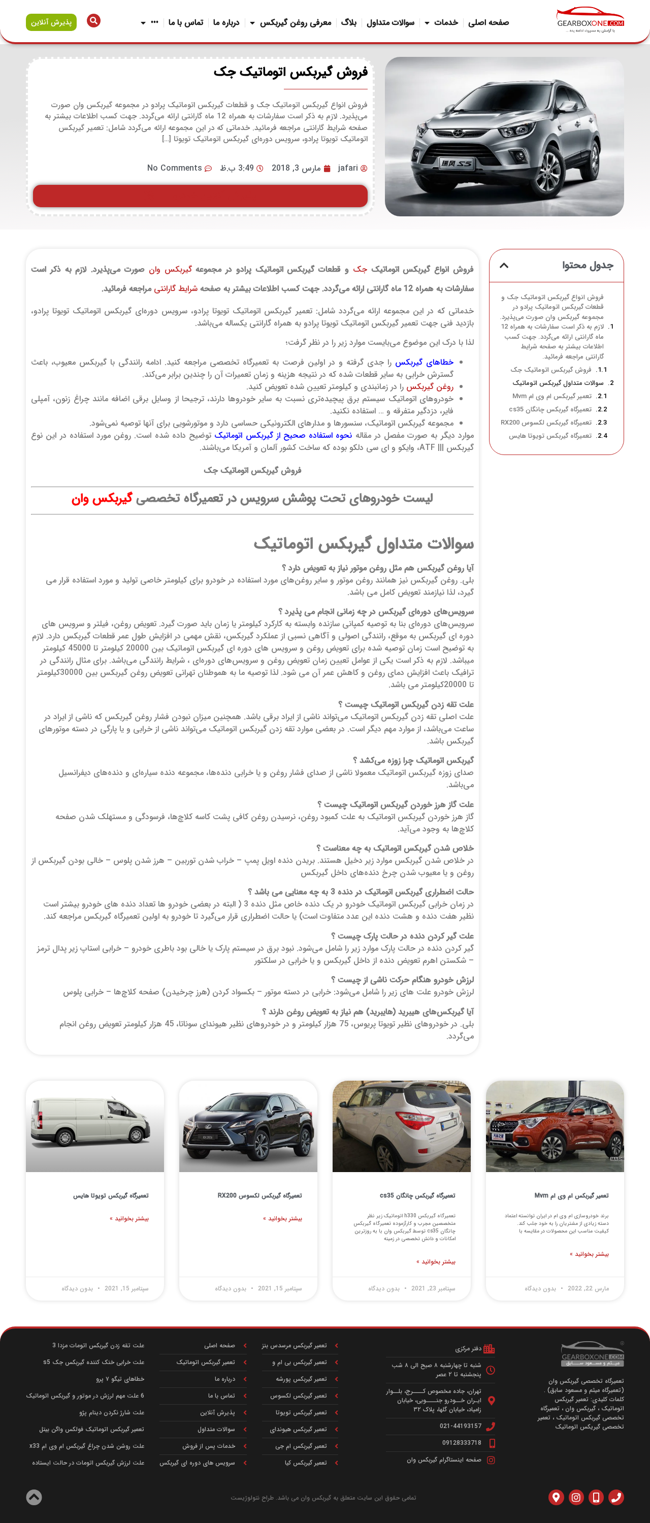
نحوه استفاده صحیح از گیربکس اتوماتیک (283, 435)
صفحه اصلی (488, 22)
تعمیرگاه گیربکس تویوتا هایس (550, 436)
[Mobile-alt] (596, 1497)
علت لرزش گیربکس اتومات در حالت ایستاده (88, 1463)
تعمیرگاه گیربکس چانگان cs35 (550, 410)
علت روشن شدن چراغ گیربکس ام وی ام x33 (86, 1446)
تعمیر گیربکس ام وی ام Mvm (552, 397)
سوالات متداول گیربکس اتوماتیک (558, 383)
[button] (504, 266)
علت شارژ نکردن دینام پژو (111, 1412)
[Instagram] (576, 1497)
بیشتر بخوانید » (589, 1254)
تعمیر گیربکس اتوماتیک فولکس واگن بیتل (91, 1429)
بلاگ (348, 22)
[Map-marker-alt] (556, 1497)
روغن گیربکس (429, 386)
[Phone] (616, 1497)
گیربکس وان (170, 269)
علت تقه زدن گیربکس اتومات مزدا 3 (98, 1345)
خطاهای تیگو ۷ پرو (120, 1379)
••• (154, 22)
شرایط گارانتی (176, 288)
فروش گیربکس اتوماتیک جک (551, 370)
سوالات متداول (390, 22)
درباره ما (226, 22)
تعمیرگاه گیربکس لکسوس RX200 (546, 423)
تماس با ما (186, 22)
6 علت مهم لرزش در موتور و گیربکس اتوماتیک (85, 1396)
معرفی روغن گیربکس (295, 22)
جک (360, 269)
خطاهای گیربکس (424, 362)
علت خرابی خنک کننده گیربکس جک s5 (93, 1362)
